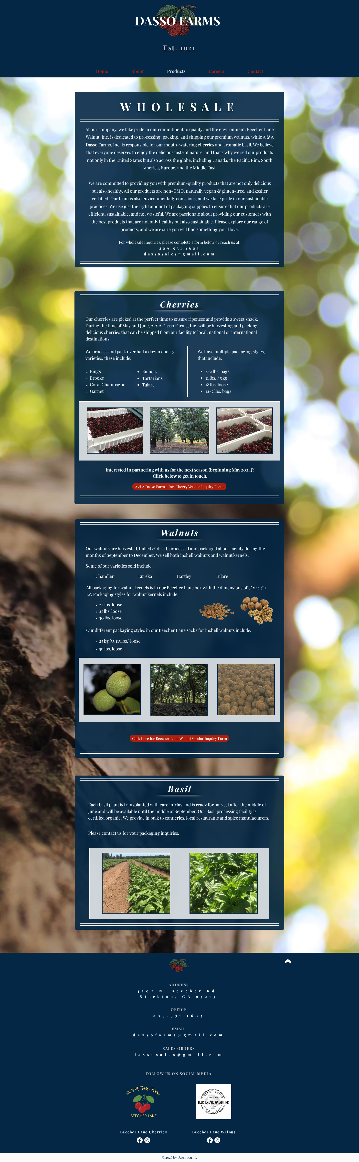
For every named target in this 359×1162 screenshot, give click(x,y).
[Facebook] (140, 1140)
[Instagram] (147, 1140)
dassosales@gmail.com (180, 253)
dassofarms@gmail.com (179, 1034)
